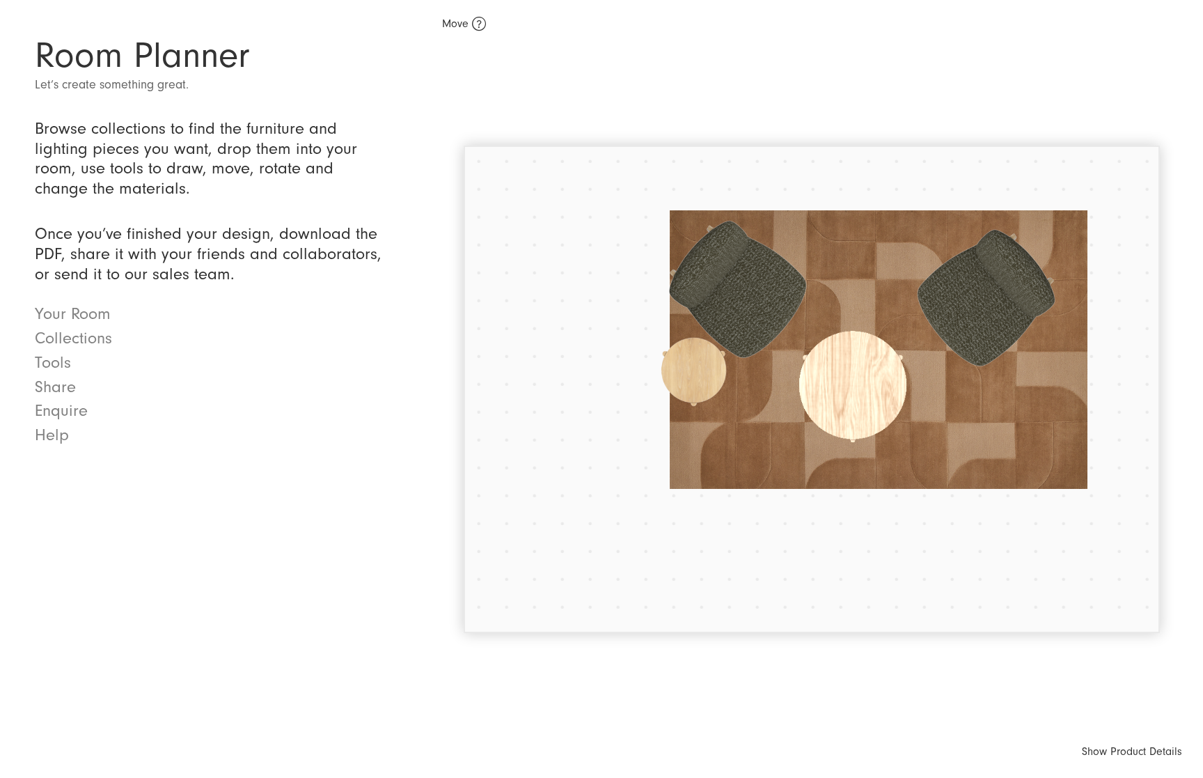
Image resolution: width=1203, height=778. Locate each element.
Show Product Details (1132, 751)
